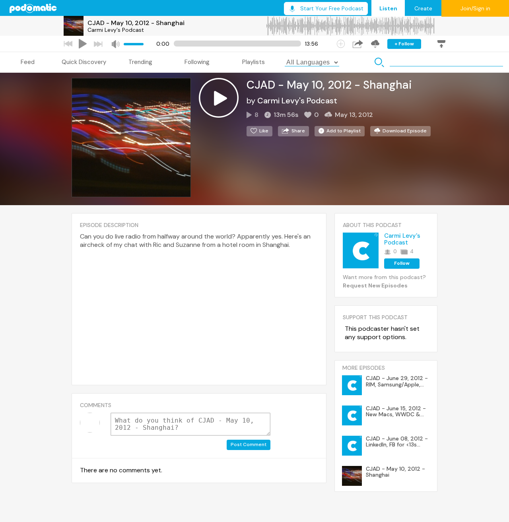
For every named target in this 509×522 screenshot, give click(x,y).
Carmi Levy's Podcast (115, 29)
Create (423, 8)
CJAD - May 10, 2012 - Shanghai (136, 23)
